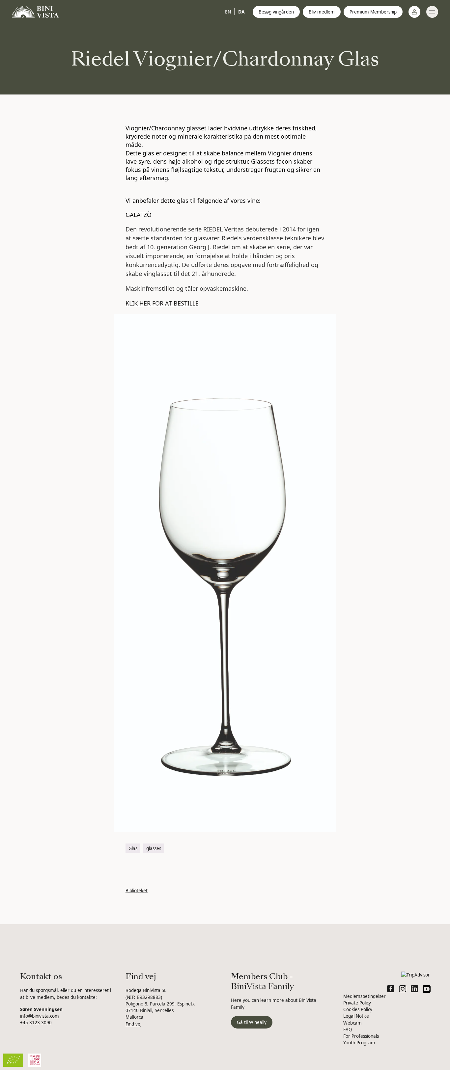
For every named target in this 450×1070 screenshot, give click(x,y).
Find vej (133, 1024)
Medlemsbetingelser (364, 996)
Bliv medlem (322, 12)
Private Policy (357, 1003)
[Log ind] (414, 12)
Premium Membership (373, 12)
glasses (153, 848)
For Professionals (361, 1036)
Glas (132, 848)
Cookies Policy (357, 1009)
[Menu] (432, 12)
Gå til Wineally (252, 1022)
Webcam (352, 1023)
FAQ (347, 1029)
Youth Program (359, 1043)
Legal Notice (356, 1016)
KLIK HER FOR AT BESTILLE (162, 303)
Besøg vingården (276, 12)
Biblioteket (137, 891)
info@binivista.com (39, 1016)
